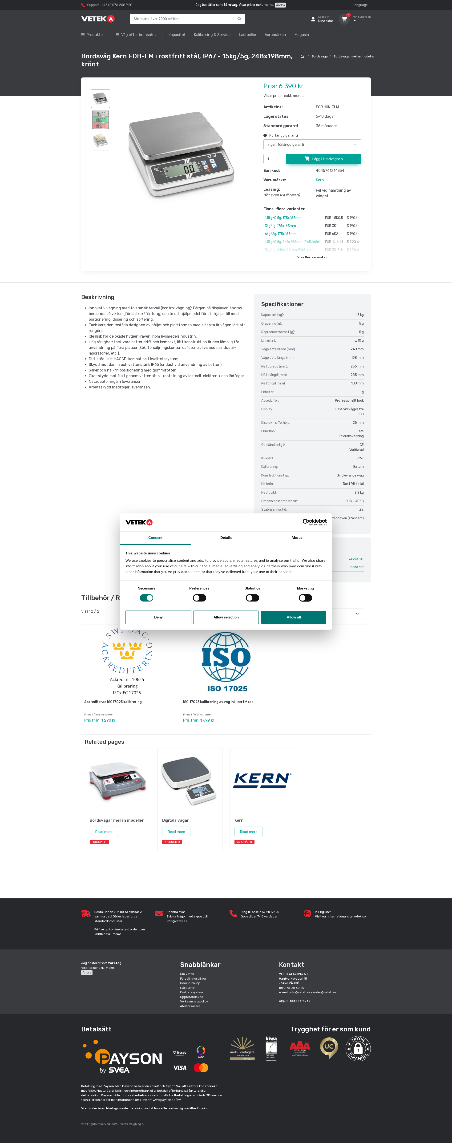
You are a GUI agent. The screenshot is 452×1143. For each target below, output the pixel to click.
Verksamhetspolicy (194, 1001)
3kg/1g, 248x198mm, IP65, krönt (290, 250)
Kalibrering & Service (212, 34)
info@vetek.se (177, 921)
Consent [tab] (155, 538)
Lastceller (247, 34)
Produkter (95, 34)
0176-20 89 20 (293, 988)
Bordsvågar (320, 56)
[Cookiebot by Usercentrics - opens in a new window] (306, 522)
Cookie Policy (190, 983)
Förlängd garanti (283, 135)
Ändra (280, 5)
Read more (104, 832)
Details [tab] (226, 538)
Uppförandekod (191, 997)
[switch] (199, 598)
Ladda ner (356, 559)
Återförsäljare (190, 1006)
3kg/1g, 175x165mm (280, 226)
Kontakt (291, 965)
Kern (320, 180)
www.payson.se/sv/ (167, 1100)
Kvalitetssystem (191, 992)
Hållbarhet (187, 988)
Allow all (294, 617)
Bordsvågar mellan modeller (354, 56)
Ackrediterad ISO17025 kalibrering (113, 702)
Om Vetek (187, 974)
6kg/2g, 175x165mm (281, 234)
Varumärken (275, 34)
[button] (358, 1048)
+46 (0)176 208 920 (116, 5)
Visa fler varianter (312, 257)
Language (360, 5)
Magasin (302, 34)
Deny (158, 617)
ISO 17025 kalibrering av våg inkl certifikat (218, 702)
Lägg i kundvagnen (327, 159)
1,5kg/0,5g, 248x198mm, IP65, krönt (293, 242)
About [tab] (296, 538)
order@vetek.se (324, 992)
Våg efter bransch (137, 34)
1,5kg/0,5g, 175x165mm (283, 218)
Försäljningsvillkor (193, 978)
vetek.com (360, 916)
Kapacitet (177, 34)
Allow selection (226, 617)
